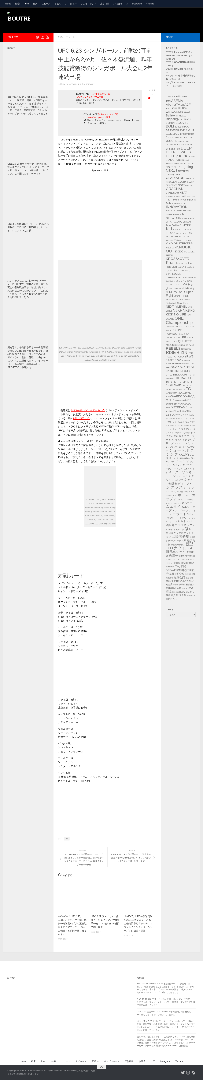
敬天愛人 (181, 545)
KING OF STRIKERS (179, 243)
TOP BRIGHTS (173, 382)
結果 (35, 3)
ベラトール (187, 492)
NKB (186, 310)
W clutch (178, 400)
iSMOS (169, 215)
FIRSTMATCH (183, 171)
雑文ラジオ (191, 595)
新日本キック (176, 552)
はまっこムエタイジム (181, 422)
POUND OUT (184, 334)
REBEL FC (170, 345)
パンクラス (179, 485)
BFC (178, 116)
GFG (177, 174)
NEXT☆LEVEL (176, 306)
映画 (183, 563)
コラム (177, 443)
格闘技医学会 (176, 573)
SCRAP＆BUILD (185, 364)
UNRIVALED (180, 393)
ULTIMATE (170, 393)
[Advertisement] (141, 20)
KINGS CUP (171, 248)
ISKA (189, 210)
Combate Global (183, 141)
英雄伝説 (175, 592)
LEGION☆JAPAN (173, 277)
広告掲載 (104, 3)
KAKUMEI (186, 230)
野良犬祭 (181, 595)
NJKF (177, 310)
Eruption (169, 164)
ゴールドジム (184, 447)
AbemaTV (173, 104)
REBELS (173, 348)
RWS (190, 356)
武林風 (169, 581)
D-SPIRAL (188, 145)
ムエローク (181, 510)
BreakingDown (173, 134)
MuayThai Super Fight (179, 294)
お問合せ (117, 3)
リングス (173, 521)
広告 (168, 544)
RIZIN (181, 352)
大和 (184, 540)
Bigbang (172, 119)
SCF (179, 360)
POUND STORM (173, 337)
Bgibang (183, 116)
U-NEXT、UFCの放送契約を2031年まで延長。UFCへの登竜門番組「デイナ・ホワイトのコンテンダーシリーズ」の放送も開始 (138, 923)
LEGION (176, 274)
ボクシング (179, 499)
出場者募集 (180, 536)
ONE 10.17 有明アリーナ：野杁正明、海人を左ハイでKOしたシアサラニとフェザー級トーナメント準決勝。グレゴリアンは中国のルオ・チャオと (166, 1002)
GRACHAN (175, 189)
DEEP (186, 148)
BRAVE (170, 130)
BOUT (187, 126)
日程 (72, 3)
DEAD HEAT (175, 149)
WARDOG (178, 396)
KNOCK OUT (178, 249)
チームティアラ (178, 480)
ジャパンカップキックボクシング (181, 461)
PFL (180, 330)
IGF (170, 199)
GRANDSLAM (172, 193)
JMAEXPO (177, 222)
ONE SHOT (179, 327)
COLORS (171, 140)
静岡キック (172, 598)
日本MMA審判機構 (186, 556)
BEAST (187, 112)
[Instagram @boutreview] (42, 37)
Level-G (185, 277)
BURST (178, 137)
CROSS (180, 145)
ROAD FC (171, 356)
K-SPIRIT (177, 229)
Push (26, 3)
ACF (187, 104)
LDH (174, 267)
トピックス (60, 3)
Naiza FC (187, 300)
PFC (174, 330)
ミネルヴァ (186, 502)
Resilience (186, 349)
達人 (173, 595)
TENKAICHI (180, 374)
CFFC (185, 138)
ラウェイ (179, 514)
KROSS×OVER (177, 259)
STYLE (169, 375)
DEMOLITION (173, 160)
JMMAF (187, 221)
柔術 (177, 566)
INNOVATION (177, 207)
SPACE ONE (178, 367)
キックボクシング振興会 (180, 433)
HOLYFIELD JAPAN (173, 196)
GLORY (182, 181)
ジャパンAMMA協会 (180, 458)
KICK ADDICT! (181, 233)
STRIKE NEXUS (180, 371)
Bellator (171, 115)
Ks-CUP (180, 263)
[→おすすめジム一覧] (101, 94)
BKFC (180, 120)
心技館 (174, 545)
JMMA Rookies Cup (174, 225)
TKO (193, 378)
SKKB (168, 368)
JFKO (169, 221)
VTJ (189, 393)
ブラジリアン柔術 (176, 492)
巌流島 (191, 540)
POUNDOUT (172, 334)
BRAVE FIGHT (184, 130)
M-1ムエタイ (179, 281)
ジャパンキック (181, 465)
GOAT (181, 185)
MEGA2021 (174, 289)
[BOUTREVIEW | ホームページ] (18, 19)
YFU (190, 408)
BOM (170, 126)
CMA (190, 138)
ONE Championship (179, 320)
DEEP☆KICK (176, 156)
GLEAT (173, 182)
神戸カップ (182, 588)
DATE (168, 149)
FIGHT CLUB (173, 167)
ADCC (168, 108)
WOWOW (187, 404)
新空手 (173, 555)
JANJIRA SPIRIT (188, 218)
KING (175, 240)
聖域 (168, 591)
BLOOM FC (182, 123)
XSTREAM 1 (179, 407)
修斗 (188, 529)
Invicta (179, 210)
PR (184, 337)
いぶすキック (178, 415)
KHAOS (170, 233)
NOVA (189, 315)
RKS (190, 353)
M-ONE (188, 281)
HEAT (183, 192)
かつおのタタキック (173, 418)
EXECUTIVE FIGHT (187, 164)
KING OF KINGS (184, 240)
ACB (182, 105)
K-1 (169, 228)
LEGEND (181, 267)
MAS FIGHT (170, 285)
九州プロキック (181, 525)
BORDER (179, 127)
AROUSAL (179, 112)
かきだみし (189, 415)
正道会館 (189, 578)
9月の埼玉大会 (81, 418)
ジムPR (184, 454)
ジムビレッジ (87, 3)
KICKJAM (169, 240)
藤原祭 (182, 592)
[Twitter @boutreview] (38, 37)
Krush (171, 262)
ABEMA (177, 101)
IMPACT (183, 200)
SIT (193, 364)
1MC (168, 101)
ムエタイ (173, 506)
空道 (191, 588)
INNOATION (180, 203)
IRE (184, 210)
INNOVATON (170, 211)
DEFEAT (191, 157)
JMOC (187, 225)
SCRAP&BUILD (172, 364)
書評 (187, 563)
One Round (170, 327)
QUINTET (185, 341)
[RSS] (47, 37)
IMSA (173, 203)
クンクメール (179, 440)
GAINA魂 (170, 174)
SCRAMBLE (186, 360)
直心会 (175, 585)
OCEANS (170, 319)
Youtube (150, 3)
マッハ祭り (189, 500)
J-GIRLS (177, 214)
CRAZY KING (171, 145)
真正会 (182, 584)
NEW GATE (182, 303)
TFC (189, 375)
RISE (171, 352)
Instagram (137, 3)
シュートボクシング (180, 452)
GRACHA (188, 185)
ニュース (46, 3)
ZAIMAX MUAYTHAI (182, 411)
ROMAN (181, 356)
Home (8, 3)
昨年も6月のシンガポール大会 (88, 410)
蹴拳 (168, 595)
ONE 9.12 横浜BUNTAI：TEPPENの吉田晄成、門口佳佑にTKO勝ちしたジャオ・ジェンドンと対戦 (28, 227)
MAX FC (179, 285)
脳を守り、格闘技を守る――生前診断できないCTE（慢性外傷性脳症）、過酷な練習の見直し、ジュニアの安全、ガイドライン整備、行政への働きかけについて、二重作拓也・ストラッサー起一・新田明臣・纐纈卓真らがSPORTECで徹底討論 (27, 357)
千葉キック (176, 540)
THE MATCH (182, 378)
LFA (191, 277)
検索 (17, 3)
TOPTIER (186, 382)
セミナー (181, 476)
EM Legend (184, 160)
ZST (168, 414)
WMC (180, 404)
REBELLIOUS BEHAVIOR (184, 345)
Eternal (176, 164)
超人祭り (190, 592)
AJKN (174, 108)
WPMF (168, 408)
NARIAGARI (171, 303)
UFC (67, 838)
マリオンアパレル (172, 503)
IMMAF (176, 200)
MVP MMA (179, 300)
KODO (179, 251)
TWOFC (185, 385)
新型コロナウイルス (179, 546)
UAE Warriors (177, 389)
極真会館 (179, 577)
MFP (181, 289)
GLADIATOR (175, 178)
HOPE (183, 196)
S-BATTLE (171, 360)
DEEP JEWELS (178, 152)
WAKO (168, 397)
